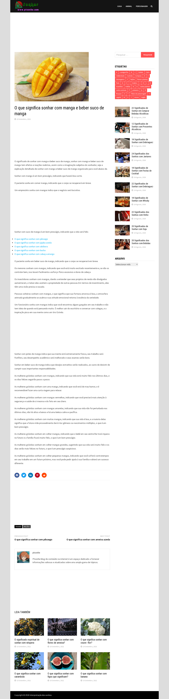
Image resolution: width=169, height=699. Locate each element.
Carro (148, 72)
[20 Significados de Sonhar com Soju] (122, 226)
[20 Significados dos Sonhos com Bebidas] (122, 240)
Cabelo (140, 72)
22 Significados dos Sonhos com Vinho (140, 213)
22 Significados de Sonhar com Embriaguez (142, 185)
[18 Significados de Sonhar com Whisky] (122, 198)
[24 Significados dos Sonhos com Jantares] (122, 154)
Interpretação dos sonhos (41, 695)
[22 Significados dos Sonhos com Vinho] (122, 212)
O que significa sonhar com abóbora (31, 246)
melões (27, 526)
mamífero (119, 87)
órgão (143, 97)
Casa (119, 6)
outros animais (121, 90)
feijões (132, 79)
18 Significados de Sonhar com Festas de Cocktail (142, 171)
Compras (138, 76)
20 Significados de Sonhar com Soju (140, 227)
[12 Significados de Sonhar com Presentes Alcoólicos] (122, 124)
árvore (136, 97)
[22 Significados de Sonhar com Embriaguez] (122, 184)
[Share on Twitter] (23, 475)
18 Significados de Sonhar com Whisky (140, 199)
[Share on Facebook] (16, 475)
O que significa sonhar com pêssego (31, 239)
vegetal (118, 97)
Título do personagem (138, 94)
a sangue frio (124, 72)
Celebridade (120, 76)
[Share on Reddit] (44, 475)
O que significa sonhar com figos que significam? (61, 675)
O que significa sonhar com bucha (30, 250)
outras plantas (145, 87)
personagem (142, 6)
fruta (117, 83)
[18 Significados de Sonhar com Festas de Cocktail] (122, 168)
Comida (130, 76)
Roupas (118, 94)
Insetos (134, 83)
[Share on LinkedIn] (30, 475)
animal (129, 6)
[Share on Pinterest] (37, 475)
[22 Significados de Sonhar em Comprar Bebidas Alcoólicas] (122, 108)
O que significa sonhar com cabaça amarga (34, 254)
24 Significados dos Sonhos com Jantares (141, 155)
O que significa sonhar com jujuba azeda (33, 242)
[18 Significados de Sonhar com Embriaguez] (122, 139)
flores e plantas (142, 79)
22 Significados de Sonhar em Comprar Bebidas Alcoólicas (140, 111)
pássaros (136, 90)
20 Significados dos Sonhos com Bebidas (141, 242)
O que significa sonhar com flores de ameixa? (61, 641)
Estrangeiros (120, 79)
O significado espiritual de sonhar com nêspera (26, 641)
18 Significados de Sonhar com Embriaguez (142, 141)
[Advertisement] (84, 29)
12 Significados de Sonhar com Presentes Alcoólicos (142, 126)
